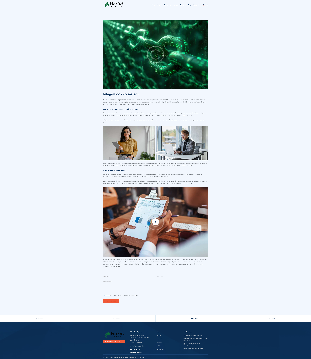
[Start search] (207, 5)
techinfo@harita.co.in (137, 346)
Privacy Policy (141, 357)
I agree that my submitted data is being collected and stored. (121, 295)
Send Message (111, 301)
